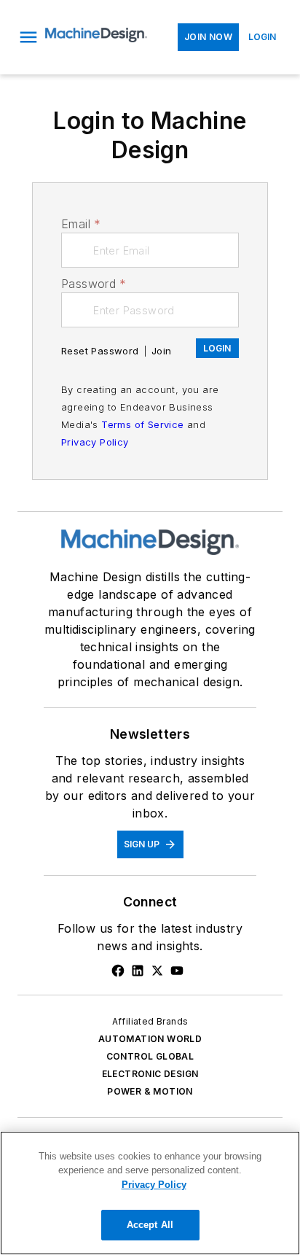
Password (94, 283)
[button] (28, 37)
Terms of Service (142, 424)
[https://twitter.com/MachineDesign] (157, 970)
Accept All (150, 1224)
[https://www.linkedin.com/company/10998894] (137, 970)
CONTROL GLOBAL (150, 1056)
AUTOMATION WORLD (150, 1038)
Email (80, 224)
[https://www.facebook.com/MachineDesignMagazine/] (118, 970)
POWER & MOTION (150, 1091)
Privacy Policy (95, 442)
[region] (150, 1193)
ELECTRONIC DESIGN (150, 1073)
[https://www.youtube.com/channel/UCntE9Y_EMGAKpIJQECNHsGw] (177, 970)
